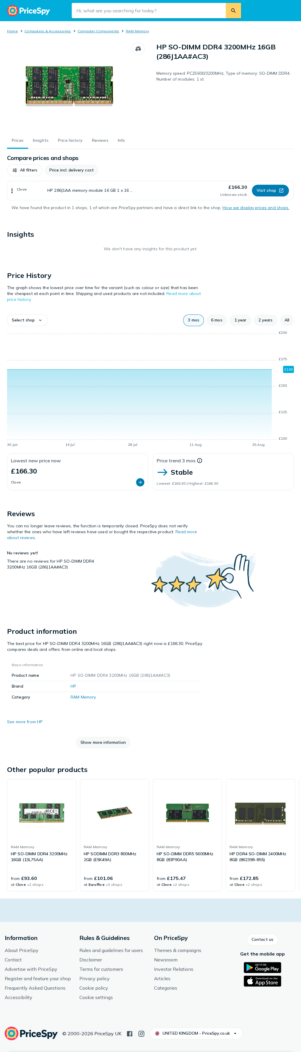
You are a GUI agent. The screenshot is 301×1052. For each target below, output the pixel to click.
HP (73, 686)
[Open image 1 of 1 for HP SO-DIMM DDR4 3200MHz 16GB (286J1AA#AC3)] (69, 86)
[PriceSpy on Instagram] (141, 1033)
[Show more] (12, 191)
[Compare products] (138, 48)
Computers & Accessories (47, 31)
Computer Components (98, 31)
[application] (150, 390)
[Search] (233, 10)
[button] (24, 170)
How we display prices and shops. (256, 207)
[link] (41, 835)
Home (12, 31)
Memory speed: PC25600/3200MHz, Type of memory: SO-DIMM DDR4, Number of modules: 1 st (223, 76)
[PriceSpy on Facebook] (129, 1033)
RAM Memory (137, 31)
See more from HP (25, 721)
